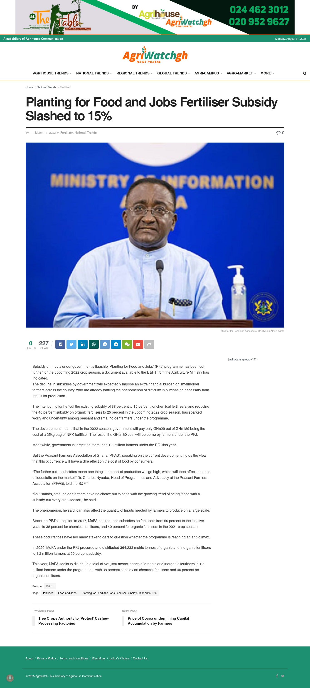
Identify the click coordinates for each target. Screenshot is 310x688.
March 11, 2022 (45, 132)
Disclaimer (99, 658)
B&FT (50, 586)
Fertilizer (65, 87)
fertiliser (48, 593)
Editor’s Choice (119, 658)
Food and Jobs (67, 593)
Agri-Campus (206, 73)
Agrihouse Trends (51, 73)
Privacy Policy (46, 658)
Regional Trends (133, 73)
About (29, 658)
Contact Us (140, 658)
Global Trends (172, 73)
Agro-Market (240, 73)
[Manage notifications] (10, 678)
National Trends (92, 73)
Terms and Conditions (74, 658)
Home (29, 87)
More (266, 73)
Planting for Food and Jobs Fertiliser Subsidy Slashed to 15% (119, 593)
